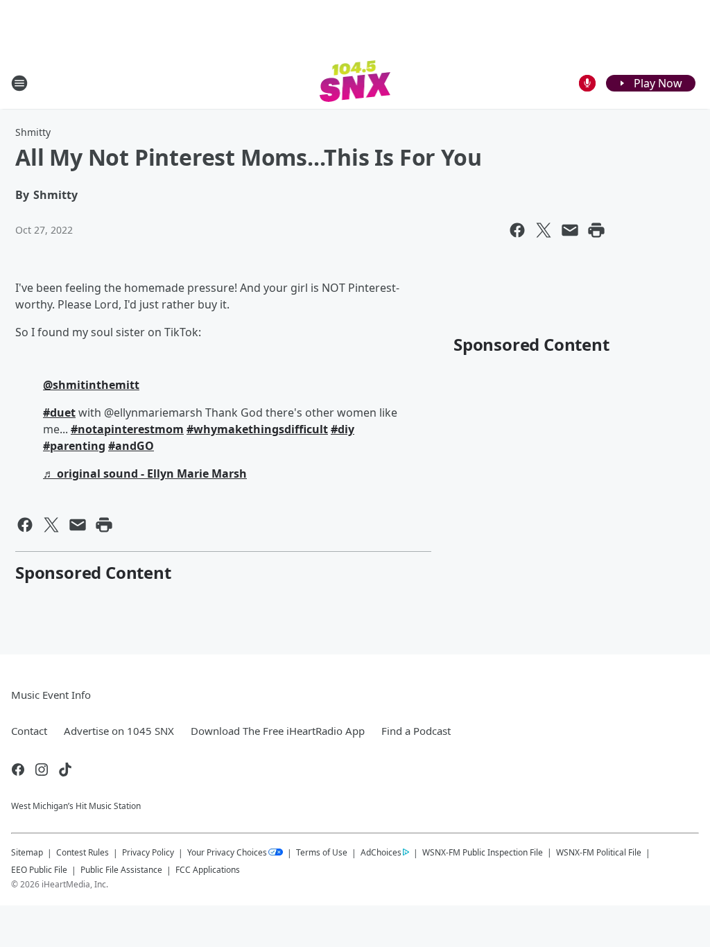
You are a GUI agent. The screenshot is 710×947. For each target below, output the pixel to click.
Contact (29, 731)
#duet (59, 412)
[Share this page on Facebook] (517, 230)
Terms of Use (321, 852)
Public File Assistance (121, 870)
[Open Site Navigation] (19, 83)
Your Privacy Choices (227, 852)
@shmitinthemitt (91, 384)
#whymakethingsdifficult (257, 429)
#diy (342, 429)
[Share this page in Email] (570, 230)
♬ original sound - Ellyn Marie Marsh (145, 473)
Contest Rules (82, 852)
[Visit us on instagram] (41, 769)
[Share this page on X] (543, 230)
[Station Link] (355, 82)
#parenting (74, 445)
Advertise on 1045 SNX (119, 731)
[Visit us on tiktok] (65, 769)
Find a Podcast (416, 731)
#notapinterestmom (127, 429)
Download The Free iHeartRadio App (278, 731)
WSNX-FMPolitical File (598, 852)
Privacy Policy (148, 852)
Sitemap (27, 852)
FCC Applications (207, 869)
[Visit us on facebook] (18, 769)
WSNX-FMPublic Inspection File (482, 852)
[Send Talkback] (587, 83)
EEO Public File (39, 870)
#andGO (131, 445)
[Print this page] (596, 230)
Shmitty (33, 132)
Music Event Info (51, 695)
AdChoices (381, 852)
